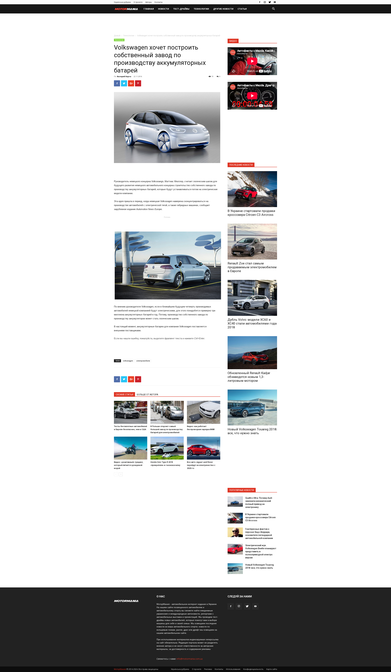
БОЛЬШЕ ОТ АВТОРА (147, 394)
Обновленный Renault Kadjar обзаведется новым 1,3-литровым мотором (249, 376)
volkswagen (128, 361)
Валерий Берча (124, 76)
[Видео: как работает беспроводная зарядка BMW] (203, 412)
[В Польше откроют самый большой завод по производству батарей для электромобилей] (167, 412)
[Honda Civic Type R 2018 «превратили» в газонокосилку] (167, 448)
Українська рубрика (122, 2)
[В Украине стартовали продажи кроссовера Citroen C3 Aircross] (252, 189)
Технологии (201, 8)
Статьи (242, 8)
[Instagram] (264, 2)
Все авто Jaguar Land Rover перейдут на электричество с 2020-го (201, 465)
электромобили (143, 361)
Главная (149, 8)
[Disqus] (167, 522)
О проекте (138, 2)
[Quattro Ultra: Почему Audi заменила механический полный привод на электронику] (235, 501)
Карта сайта (271, 669)
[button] (273, 9)
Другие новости (223, 8)
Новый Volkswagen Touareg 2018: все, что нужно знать (252, 431)
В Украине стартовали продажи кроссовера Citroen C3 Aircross (251, 213)
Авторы (148, 2)
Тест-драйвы (181, 8)
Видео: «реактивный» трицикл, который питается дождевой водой (128, 465)
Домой (117, 35)
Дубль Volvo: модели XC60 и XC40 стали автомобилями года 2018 (252, 323)
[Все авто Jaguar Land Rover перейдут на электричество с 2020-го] (203, 448)
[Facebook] (259, 2)
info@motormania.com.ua (190, 658)
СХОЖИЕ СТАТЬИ (124, 394)
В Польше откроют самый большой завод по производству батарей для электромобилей (166, 429)
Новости (163, 8)
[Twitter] (269, 2)
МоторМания (120, 669)
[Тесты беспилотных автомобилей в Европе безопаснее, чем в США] (130, 412)
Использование (233, 669)
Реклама (208, 669)
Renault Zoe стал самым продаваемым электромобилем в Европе (252, 267)
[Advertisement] (195, 24)
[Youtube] (274, 2)
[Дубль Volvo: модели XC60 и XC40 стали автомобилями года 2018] (252, 298)
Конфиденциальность (253, 669)
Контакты (159, 2)
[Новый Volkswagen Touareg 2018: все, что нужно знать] (252, 407)
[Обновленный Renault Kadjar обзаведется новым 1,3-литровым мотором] (252, 352)
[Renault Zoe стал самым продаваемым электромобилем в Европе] (252, 242)
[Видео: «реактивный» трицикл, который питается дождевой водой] (130, 448)
